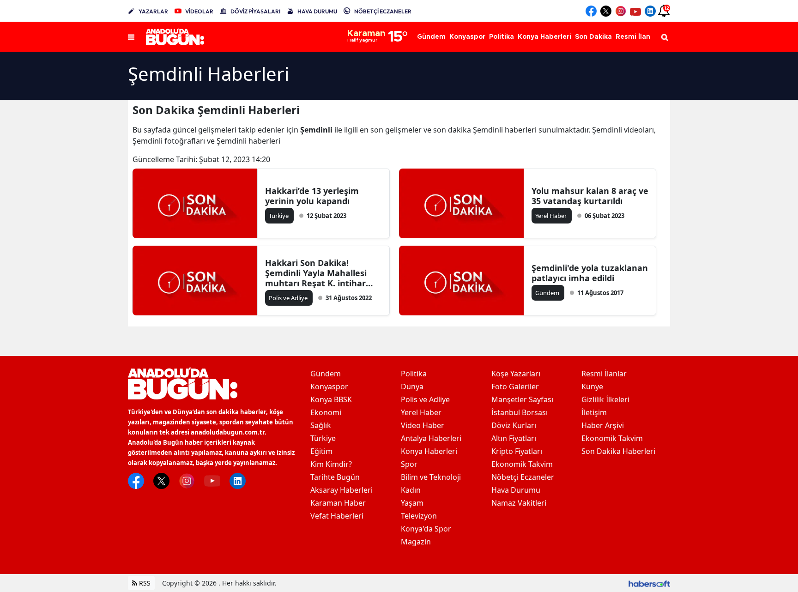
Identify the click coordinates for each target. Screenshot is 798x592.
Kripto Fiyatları (516, 451)
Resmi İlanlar (604, 373)
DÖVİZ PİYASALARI (255, 11)
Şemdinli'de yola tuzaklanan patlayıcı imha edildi (590, 273)
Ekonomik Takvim (522, 464)
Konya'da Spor (426, 529)
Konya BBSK (331, 399)
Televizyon (419, 516)
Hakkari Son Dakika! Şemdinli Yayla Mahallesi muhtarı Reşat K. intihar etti (316, 273)
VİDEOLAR (199, 11)
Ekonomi (325, 412)
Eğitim (321, 451)
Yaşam (412, 503)
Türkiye (323, 438)
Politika (414, 373)
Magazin (416, 542)
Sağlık (320, 425)
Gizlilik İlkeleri (605, 399)
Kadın (411, 490)
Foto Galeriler (515, 386)
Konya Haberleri (429, 451)
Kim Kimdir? (331, 464)
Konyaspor (329, 386)
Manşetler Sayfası (522, 399)
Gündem (325, 373)
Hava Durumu (515, 490)
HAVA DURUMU (317, 11)
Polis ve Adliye (425, 399)
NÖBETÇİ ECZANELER (382, 11)
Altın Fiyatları (513, 438)
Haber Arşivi (602, 425)
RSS (144, 583)
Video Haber (422, 425)
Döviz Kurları (513, 425)
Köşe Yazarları (515, 373)
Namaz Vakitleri (518, 503)
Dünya (412, 386)
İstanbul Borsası (519, 412)
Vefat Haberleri (336, 516)
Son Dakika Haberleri (618, 451)
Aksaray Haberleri (341, 490)
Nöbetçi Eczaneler (522, 477)
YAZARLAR (153, 11)
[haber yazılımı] (649, 583)
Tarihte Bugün (335, 477)
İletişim (594, 412)
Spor (409, 464)
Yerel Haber (421, 412)
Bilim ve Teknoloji (431, 477)
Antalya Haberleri (431, 438)
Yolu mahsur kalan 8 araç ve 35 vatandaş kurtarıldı (590, 196)
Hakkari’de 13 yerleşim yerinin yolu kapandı (312, 196)
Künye (592, 386)
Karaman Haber (338, 503)
